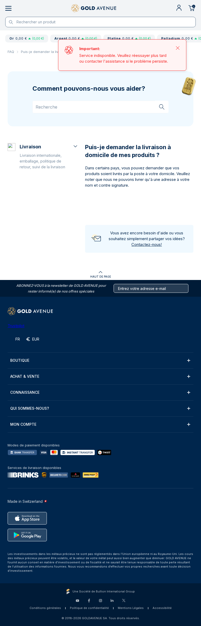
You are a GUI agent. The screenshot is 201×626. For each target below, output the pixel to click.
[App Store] (27, 518)
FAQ (11, 52)
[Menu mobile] (8, 8)
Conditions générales (45, 608)
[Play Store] (27, 535)
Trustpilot (16, 325)
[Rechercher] (162, 107)
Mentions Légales (131, 608)
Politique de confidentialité (89, 608)
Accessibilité (162, 608)
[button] (49, 156)
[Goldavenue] (93, 8)
